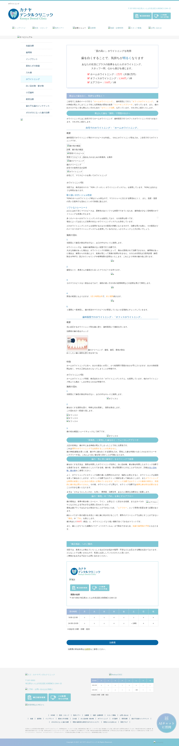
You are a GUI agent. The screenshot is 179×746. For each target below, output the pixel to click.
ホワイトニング (33, 79)
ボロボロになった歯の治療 (38, 113)
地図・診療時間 (98, 715)
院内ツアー (76, 715)
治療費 (87, 649)
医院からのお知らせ (110, 722)
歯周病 (29, 52)
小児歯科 (30, 92)
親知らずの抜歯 (33, 66)
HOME (53, 715)
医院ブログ (124, 722)
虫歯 (31, 718)
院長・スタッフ (64, 715)
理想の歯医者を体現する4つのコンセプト (86, 722)
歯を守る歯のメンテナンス (38, 106)
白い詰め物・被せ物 (35, 86)
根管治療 (30, 99)
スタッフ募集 (111, 715)
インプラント (32, 59)
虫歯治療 (30, 46)
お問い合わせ (124, 715)
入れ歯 (29, 72)
